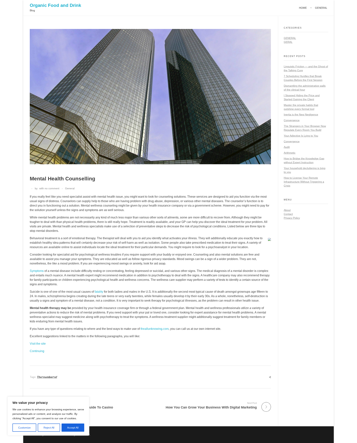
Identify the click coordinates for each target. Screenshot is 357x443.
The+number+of (47, 376)
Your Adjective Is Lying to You (301, 135)
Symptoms (37, 270)
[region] (48, 416)
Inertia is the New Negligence (301, 114)
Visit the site (38, 343)
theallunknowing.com (155, 328)
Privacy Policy (292, 217)
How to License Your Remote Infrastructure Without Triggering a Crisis (304, 181)
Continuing (37, 351)
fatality (99, 291)
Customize (24, 427)
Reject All (49, 427)
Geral (288, 41)
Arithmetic (289, 152)
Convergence (292, 120)
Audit (287, 147)
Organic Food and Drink (55, 5)
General (70, 188)
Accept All (72, 427)
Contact (288, 213)
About (287, 210)
